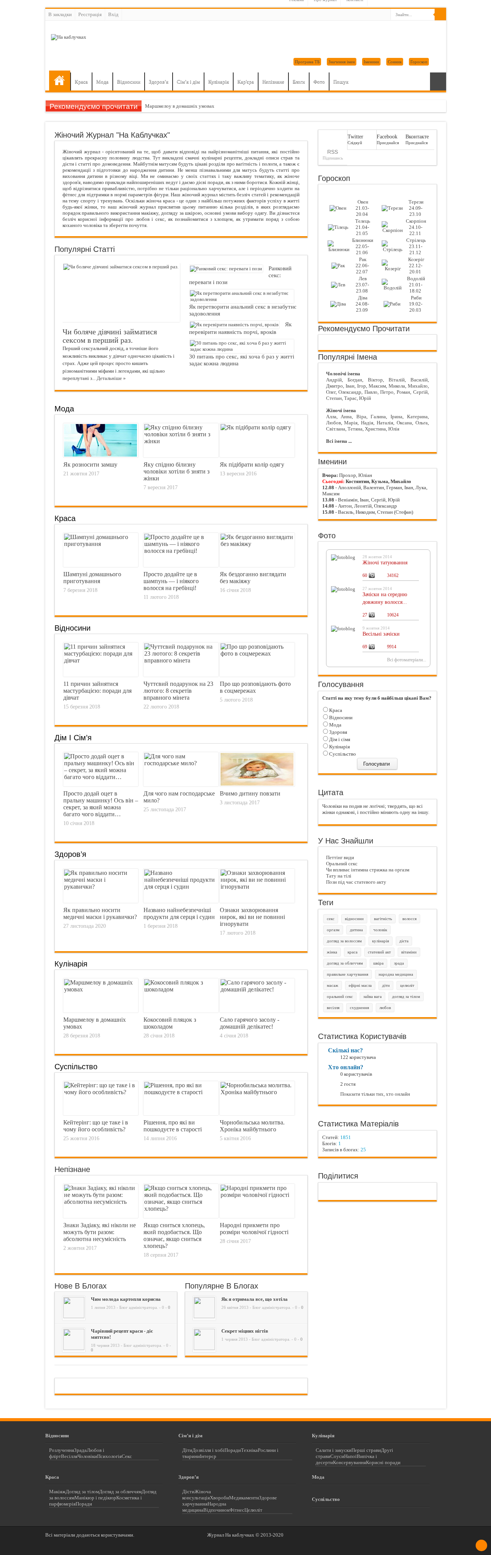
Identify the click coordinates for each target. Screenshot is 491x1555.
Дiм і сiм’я (73, 737)
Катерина (417, 416)
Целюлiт (253, 1510)
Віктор (375, 380)
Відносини (128, 81)
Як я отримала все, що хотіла (254, 1299)
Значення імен (341, 61)
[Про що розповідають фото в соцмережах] (257, 653)
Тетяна (355, 429)
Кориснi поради (383, 1462)
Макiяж (57, 1491)
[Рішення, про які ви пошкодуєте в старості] (180, 1092)
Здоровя (337, 732)
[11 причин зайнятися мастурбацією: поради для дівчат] (100, 660)
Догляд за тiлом (82, 1491)
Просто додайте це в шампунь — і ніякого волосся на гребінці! (171, 581)
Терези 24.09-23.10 (416, 208)
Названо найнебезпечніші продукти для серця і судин (179, 913)
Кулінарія (218, 81)
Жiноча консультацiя (196, 1495)
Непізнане (273, 81)
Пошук (340, 81)
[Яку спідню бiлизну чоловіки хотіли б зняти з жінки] (180, 441)
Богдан (355, 380)
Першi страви (366, 1450)
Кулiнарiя (70, 964)
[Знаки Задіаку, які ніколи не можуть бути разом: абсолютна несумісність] (100, 1201)
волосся (409, 919)
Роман (403, 392)
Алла (331, 416)
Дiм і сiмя (339, 739)
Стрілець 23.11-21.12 (416, 246)
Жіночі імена (341, 410)
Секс (127, 1456)
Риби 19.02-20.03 (415, 304)
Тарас (350, 398)
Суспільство (75, 1066)
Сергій (420, 392)
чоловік (380, 930)
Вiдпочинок (216, 1510)
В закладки (60, 14)
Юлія (393, 429)
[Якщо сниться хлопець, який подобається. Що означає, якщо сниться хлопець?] (180, 1208)
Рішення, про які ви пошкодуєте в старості (172, 1126)
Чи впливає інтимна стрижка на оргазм (367, 870)
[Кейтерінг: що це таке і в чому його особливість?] (100, 1092)
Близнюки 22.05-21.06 (362, 246)
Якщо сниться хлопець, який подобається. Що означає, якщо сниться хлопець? (174, 1235)
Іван (350, 386)
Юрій (365, 398)
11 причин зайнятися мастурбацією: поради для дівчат (97, 691)
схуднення (359, 1008)
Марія (351, 423)
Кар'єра (245, 81)
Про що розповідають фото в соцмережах (255, 687)
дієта (404, 941)
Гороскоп (418, 61)
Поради (232, 1450)
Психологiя (109, 1456)
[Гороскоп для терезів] (392, 208)
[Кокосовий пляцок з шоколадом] (180, 989)
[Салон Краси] (204, 1348)
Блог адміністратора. (138, 1307)
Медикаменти (244, 1498)
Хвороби (219, 1498)
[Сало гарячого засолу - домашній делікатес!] (257, 989)
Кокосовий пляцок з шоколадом (169, 1023)
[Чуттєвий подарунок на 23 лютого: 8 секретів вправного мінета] (180, 660)
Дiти (187, 1450)
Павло (370, 392)
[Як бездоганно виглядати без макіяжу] (257, 544)
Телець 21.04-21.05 (362, 227)
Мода (102, 81)
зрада (399, 963)
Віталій (397, 380)
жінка (332, 952)
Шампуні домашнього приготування (92, 577)
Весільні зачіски (381, 634)
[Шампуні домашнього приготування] (100, 544)
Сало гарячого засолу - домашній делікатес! (249, 1023)
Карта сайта (438, 81)
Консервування (349, 1462)
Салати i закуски (333, 1450)
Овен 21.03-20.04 (362, 208)
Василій (419, 380)
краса (353, 952)
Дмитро (334, 386)
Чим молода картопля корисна (126, 1299)
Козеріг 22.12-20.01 (416, 265)
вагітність (383, 919)
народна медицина (396, 974)
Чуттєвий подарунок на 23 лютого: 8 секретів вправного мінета (178, 691)
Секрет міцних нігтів (244, 1331)
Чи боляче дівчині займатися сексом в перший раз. (110, 336)
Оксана (404, 423)
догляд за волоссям (344, 941)
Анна (346, 416)
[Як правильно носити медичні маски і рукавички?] (100, 886)
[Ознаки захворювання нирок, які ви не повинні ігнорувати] (257, 886)
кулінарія (380, 941)
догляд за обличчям (345, 963)
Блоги (299, 81)
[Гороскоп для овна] (338, 208)
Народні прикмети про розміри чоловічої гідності (254, 1228)
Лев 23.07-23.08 (362, 285)
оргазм (333, 930)
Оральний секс (342, 863)
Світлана (335, 429)
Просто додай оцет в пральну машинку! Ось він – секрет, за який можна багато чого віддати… (100, 803)
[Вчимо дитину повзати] (257, 783)
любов (385, 1008)
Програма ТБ (307, 61)
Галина (378, 416)
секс (330, 919)
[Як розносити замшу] (100, 454)
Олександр (349, 392)
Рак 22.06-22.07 (362, 265)
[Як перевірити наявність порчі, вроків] (234, 324)
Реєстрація (90, 14)
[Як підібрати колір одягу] (256, 427)
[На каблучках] (68, 37)
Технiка (249, 1450)
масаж (332, 985)
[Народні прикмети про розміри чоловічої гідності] (257, 1195)
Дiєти (188, 1491)
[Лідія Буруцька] (73, 1316)
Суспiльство (342, 754)
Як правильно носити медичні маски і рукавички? (100, 913)
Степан (334, 398)
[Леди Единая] (204, 1316)
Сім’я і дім (188, 81)
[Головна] (59, 80)
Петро (387, 392)
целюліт (407, 985)
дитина (356, 930)
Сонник (395, 61)
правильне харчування (347, 974)
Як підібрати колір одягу (252, 464)
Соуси (337, 1456)
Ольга (421, 423)
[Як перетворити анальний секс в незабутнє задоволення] (241, 299)
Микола (397, 386)
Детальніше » (111, 378)
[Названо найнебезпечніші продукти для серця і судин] (180, 886)
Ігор (361, 386)
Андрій (334, 380)
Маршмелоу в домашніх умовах (179, 106)
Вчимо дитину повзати (250, 793)
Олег (331, 392)
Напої (350, 1456)
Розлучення (61, 1450)
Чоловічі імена (343, 373)
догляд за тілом (406, 996)
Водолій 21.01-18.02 (416, 285)
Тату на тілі (338, 876)
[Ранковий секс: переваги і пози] (226, 268)
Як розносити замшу (90, 464)
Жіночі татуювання (384, 562)
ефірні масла (360, 985)
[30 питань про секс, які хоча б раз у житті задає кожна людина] (241, 349)
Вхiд (113, 14)
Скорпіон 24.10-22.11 (416, 227)
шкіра (378, 963)
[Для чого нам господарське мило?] (180, 763)
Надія (367, 423)
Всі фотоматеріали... (406, 659)
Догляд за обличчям (120, 1491)
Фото (319, 81)
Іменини (371, 61)
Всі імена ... (339, 441)
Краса (81, 81)
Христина (375, 429)
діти (386, 985)
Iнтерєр (208, 1456)
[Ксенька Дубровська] (73, 1348)
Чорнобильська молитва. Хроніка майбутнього (252, 1126)
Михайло (418, 386)
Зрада (80, 1450)
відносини (354, 919)
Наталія (385, 423)
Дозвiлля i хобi (208, 1450)
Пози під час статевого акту (356, 882)
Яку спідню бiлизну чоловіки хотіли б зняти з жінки (176, 471)
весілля (333, 1008)
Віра (361, 416)
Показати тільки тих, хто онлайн (375, 1094)
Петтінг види (340, 857)
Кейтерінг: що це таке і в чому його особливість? (95, 1126)
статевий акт (379, 952)
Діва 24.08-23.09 (362, 304)
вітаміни (409, 952)
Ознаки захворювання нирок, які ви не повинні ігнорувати (252, 917)
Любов (333, 423)
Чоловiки (87, 1456)
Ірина (396, 416)
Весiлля (69, 1456)
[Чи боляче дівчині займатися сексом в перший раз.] (120, 267)
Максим (377, 386)
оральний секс (340, 996)
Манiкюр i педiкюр (95, 1498)
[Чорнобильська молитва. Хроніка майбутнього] (257, 1092)
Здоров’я (158, 81)
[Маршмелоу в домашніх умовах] (100, 989)
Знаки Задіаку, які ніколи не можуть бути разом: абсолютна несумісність (99, 1232)
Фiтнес (236, 1510)
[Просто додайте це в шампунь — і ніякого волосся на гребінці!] (180, 550)
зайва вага (372, 996)
